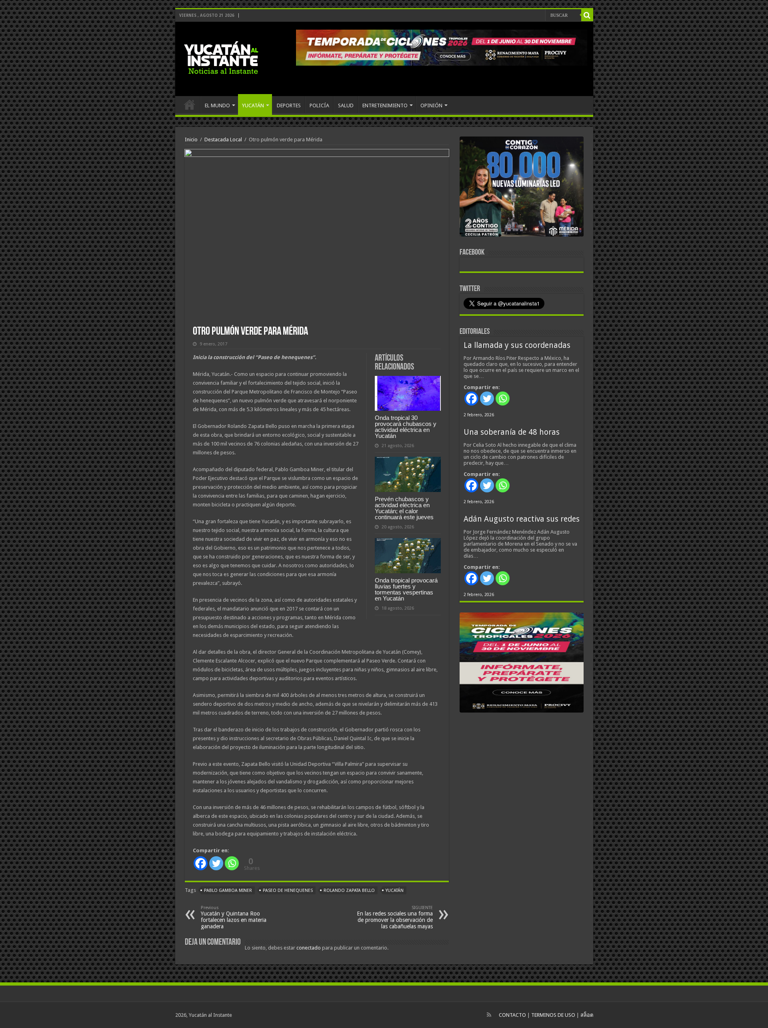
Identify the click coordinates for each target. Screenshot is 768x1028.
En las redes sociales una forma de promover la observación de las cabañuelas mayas (395, 917)
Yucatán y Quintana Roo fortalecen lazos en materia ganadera (233, 917)
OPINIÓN (431, 105)
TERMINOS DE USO (553, 1015)
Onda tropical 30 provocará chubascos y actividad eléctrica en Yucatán (405, 426)
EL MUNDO (217, 105)
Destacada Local (223, 140)
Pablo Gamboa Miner (228, 890)
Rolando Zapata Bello (349, 890)
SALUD (346, 105)
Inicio (191, 140)
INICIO (189, 104)
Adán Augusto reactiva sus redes (522, 519)
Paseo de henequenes (288, 890)
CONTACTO (512, 1015)
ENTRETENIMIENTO (385, 105)
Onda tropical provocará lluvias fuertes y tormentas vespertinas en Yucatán (406, 589)
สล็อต (586, 1015)
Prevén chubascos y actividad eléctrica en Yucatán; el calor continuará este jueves (404, 508)
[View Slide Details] (522, 188)
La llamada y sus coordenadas (517, 345)
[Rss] (489, 1015)
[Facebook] (201, 863)
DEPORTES (289, 105)
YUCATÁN (253, 105)
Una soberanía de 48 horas (512, 432)
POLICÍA (319, 105)
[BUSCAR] (587, 15)
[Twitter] (216, 863)
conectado (308, 948)
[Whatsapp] (232, 863)
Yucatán (395, 890)
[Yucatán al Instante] (221, 57)
